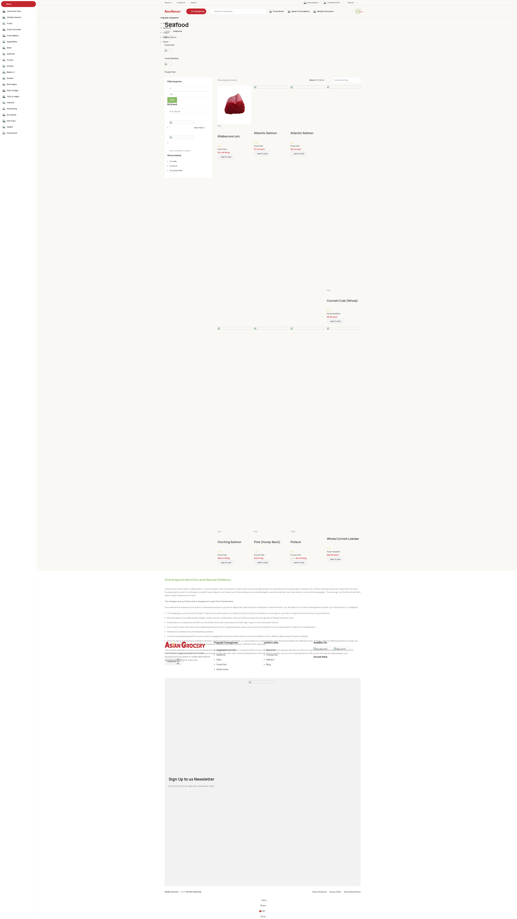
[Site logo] (173, 11)
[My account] (360, 2)
